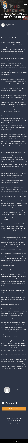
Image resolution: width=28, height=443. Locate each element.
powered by (14, 441)
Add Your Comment (14, 408)
